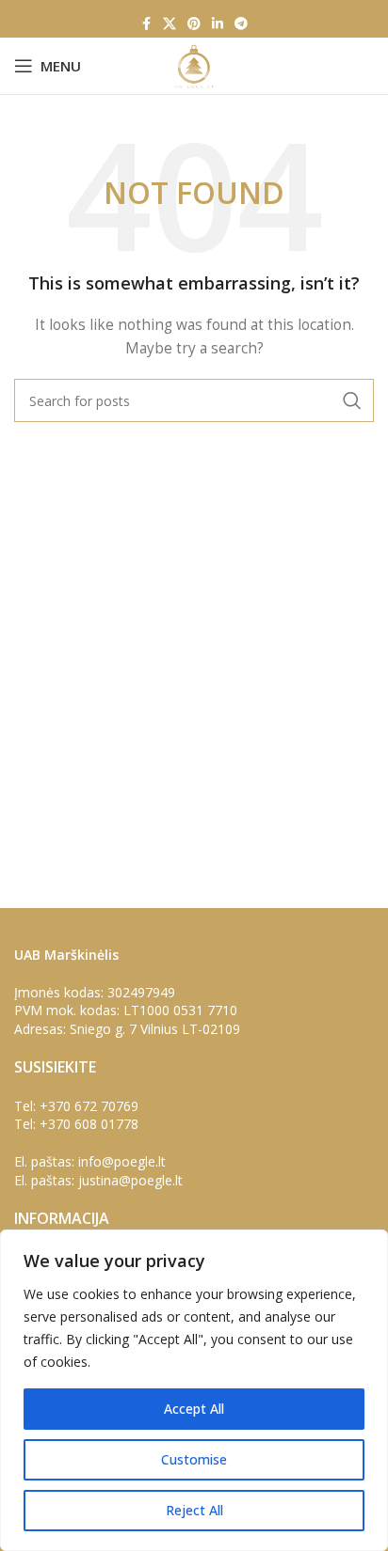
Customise (194, 1459)
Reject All (194, 1510)
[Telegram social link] (241, 24)
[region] (194, 1390)
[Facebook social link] (146, 24)
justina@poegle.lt (130, 1180)
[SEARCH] (352, 400)
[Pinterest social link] (194, 24)
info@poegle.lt (122, 1161)
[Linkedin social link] (217, 24)
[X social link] (169, 24)
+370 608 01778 (89, 1124)
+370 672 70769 (89, 1106)
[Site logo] (193, 64)
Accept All (194, 1409)
